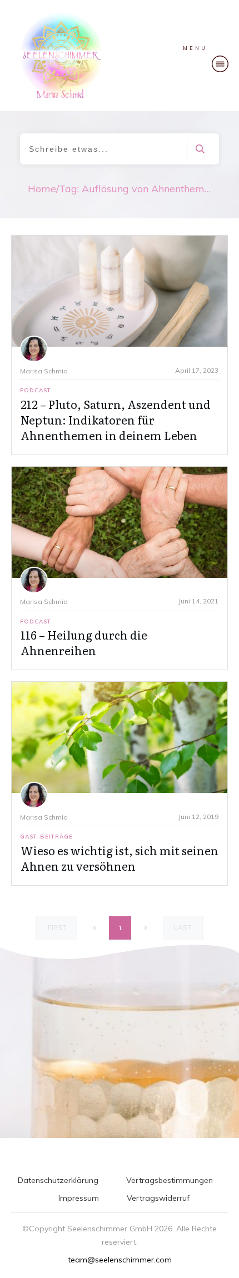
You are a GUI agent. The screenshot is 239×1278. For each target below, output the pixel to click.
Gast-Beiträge (46, 836)
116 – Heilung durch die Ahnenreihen (84, 642)
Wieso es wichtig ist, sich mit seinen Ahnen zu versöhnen (119, 858)
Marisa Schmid (44, 371)
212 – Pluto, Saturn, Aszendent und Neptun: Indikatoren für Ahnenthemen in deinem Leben (116, 419)
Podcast (35, 390)
